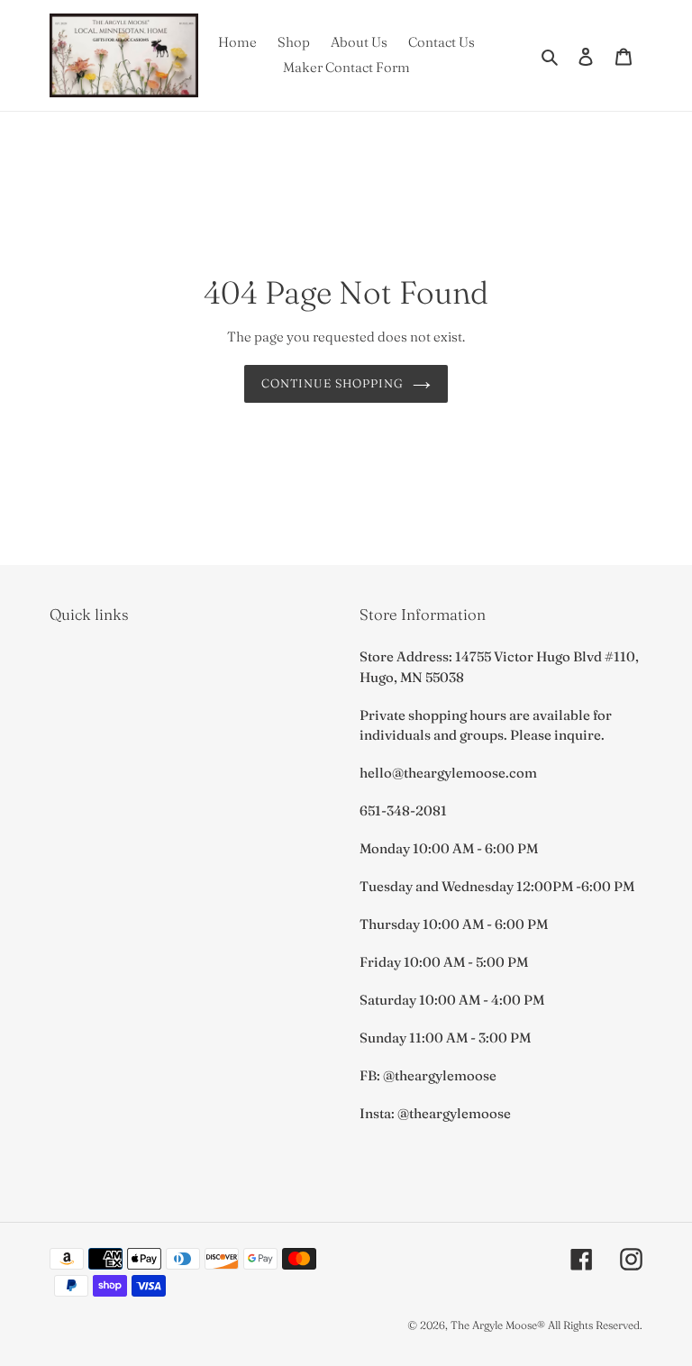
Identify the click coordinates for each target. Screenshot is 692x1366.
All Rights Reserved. (595, 1325)
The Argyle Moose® (498, 1325)
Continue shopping (333, 383)
